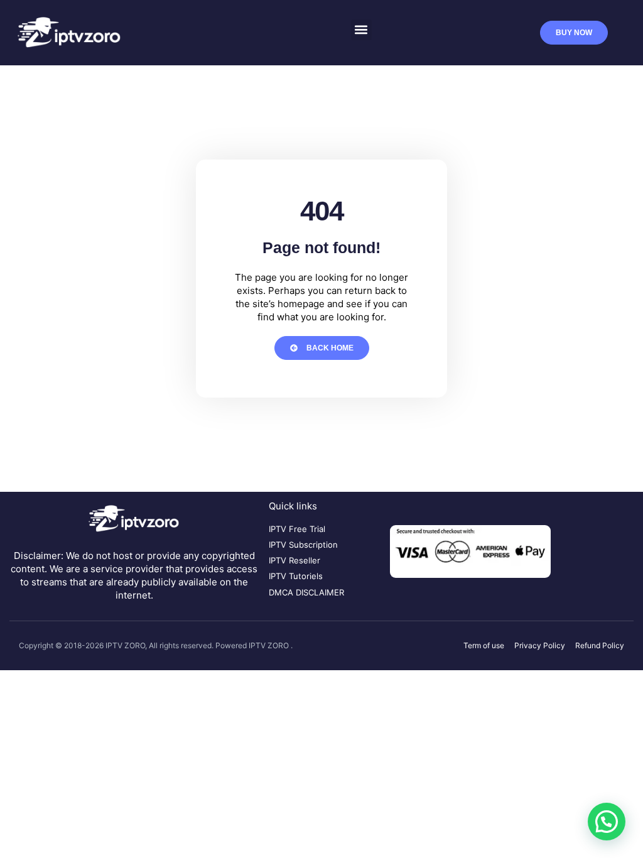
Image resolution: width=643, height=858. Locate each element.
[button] (361, 29)
